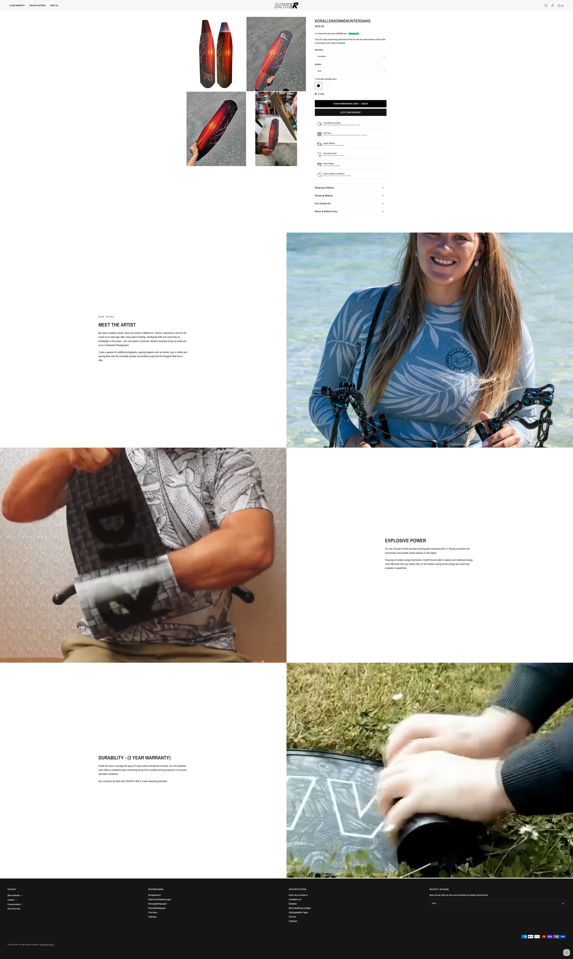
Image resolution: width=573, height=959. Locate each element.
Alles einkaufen (13, 895)
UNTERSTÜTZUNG (297, 889)
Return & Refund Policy (326, 211)
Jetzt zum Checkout (351, 112)
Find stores (152, 912)
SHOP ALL (54, 5)
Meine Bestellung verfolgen (300, 908)
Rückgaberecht (154, 895)
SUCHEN (11, 889)
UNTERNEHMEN (156, 889)
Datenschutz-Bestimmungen (159, 899)
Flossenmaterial (14, 904)
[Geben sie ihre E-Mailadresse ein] (563, 903)
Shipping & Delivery (324, 187)
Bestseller (293, 903)
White (325, 85)
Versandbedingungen (157, 908)
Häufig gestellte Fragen (298, 912)
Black (318, 85)
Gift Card (292, 916)
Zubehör (10, 899)
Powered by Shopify (47, 944)
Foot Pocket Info (323, 203)
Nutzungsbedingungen (157, 903)
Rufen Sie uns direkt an (298, 895)
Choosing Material (323, 195)
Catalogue (152, 916)
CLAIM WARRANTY (17, 5)
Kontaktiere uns (295, 899)
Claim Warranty (13, 908)
